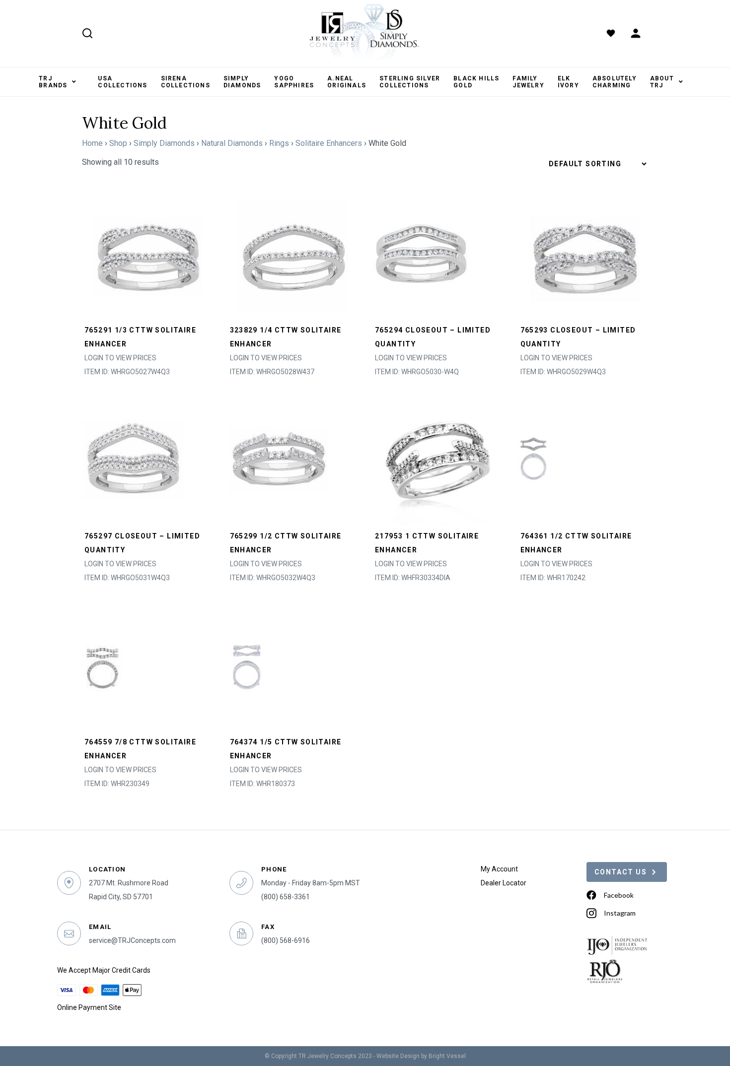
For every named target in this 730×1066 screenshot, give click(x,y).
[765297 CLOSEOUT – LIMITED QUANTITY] (134, 459)
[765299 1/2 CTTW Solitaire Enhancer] (279, 459)
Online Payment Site (89, 1007)
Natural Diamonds (232, 143)
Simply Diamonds (164, 143)
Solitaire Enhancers (328, 143)
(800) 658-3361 (285, 897)
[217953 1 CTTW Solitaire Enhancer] (437, 459)
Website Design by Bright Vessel (421, 1056)
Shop (118, 143)
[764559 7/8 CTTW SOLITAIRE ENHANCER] (102, 665)
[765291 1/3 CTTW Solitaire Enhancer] (147, 253)
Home (92, 143)
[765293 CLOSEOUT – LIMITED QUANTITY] (583, 253)
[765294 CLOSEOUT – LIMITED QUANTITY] (422, 253)
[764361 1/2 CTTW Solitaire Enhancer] (533, 459)
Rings (279, 143)
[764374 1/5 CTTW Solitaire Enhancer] (246, 665)
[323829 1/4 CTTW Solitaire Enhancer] (292, 253)
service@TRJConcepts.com (132, 940)
